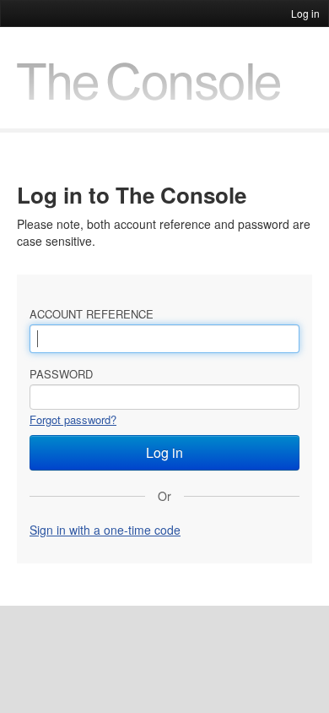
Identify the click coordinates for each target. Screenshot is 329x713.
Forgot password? (73, 419)
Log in (305, 13)
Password (61, 374)
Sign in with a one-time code (105, 529)
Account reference (92, 314)
